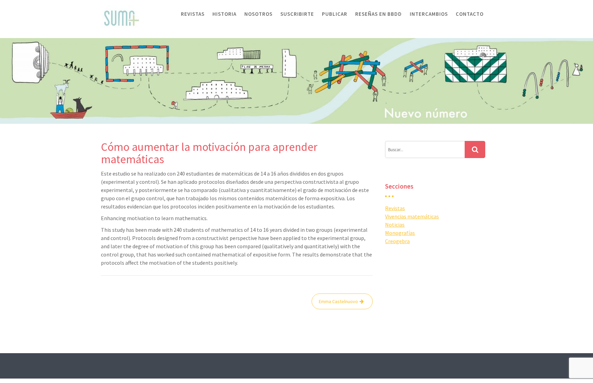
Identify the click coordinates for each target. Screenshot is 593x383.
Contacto (470, 14)
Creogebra (397, 241)
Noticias (395, 224)
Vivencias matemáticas (412, 216)
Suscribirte (297, 14)
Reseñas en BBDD (378, 14)
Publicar (334, 14)
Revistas (193, 14)
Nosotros (258, 14)
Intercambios (429, 14)
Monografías (400, 232)
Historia (224, 14)
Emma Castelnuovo (338, 301)
